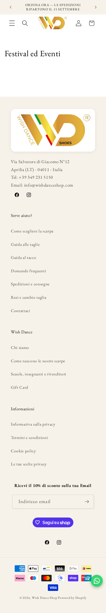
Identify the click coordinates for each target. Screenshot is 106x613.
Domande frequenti (28, 271)
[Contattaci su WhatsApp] (97, 581)
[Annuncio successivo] (96, 7)
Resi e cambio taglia (28, 297)
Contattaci (20, 310)
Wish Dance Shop (44, 598)
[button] (11, 23)
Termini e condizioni (29, 437)
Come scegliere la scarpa (32, 231)
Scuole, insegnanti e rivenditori (38, 374)
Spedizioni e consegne (30, 284)
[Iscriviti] (86, 502)
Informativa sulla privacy (33, 424)
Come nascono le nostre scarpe (38, 361)
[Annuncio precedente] (11, 7)
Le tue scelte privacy (29, 464)
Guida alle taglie (25, 244)
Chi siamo (20, 347)
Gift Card (19, 387)
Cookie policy (23, 451)
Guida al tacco (23, 257)
